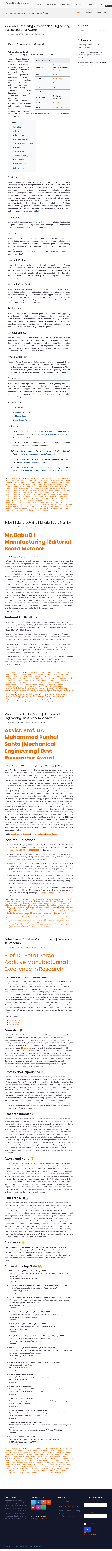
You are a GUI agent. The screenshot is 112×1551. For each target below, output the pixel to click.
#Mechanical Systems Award (15, 901)
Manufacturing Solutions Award (27, 694)
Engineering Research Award (51, 482)
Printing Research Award (48, 1466)
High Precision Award (18, 1460)
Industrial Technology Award (35, 680)
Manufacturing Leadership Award (22, 690)
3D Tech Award (47, 1448)
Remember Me (91, 1524)
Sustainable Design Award (19, 925)
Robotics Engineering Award (37, 508)
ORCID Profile (18, 408)
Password (91, 1512)
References (19, 168)
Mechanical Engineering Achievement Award (21, 490)
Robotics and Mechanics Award (39, 923)
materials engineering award (20, 1464)
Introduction (19, 135)
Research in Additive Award (29, 1470)
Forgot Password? (90, 1534)
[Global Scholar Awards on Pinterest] (43, 1502)
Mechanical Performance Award (16, 919)
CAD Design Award (55, 903)
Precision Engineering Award (20, 921)
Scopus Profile (14, 1022)
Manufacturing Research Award (48, 692)
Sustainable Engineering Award (16, 510)
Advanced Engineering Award (37, 901)
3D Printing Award (34, 1448)
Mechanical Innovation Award (38, 917)
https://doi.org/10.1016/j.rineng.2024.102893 (43, 871)
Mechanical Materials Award (60, 917)
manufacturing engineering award (32, 488)
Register (87, 1532)
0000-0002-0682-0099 (61, 107)
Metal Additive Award (63, 1464)
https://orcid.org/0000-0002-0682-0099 (33, 446)
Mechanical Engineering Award (16, 492)
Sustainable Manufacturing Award (17, 702)
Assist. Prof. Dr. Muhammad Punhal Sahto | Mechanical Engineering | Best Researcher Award (31, 744)
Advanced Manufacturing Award (40, 478)
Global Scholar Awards (17, 2)
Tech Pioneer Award (54, 1472)
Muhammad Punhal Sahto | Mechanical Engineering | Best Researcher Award (32, 716)
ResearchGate (16, 612)
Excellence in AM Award (47, 1458)
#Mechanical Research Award (60, 899)
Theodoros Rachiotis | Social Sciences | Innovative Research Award (92, 63)
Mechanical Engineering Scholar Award (32, 504)
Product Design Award (18, 508)
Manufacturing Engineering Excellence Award (21, 686)
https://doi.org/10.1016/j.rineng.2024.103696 (31, 883)
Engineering (26, 1048)
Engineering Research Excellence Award (42, 907)
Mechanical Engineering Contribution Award (21, 494)
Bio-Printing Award (17, 1454)
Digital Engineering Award (14, 1456)
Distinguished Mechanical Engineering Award (26, 480)
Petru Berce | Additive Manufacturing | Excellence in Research (38, 941)
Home (39, 4)
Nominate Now (51, 4)
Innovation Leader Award (19, 1462)
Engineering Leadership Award (16, 907)
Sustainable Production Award (42, 702)
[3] (42, 302)
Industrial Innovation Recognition (22, 676)
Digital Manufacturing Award (20, 674)
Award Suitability (21, 156)
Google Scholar (17, 834)
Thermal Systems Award (19, 927)
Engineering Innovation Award (29, 482)
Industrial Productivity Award (61, 678)
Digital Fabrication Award (33, 1456)
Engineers (10, 1174)
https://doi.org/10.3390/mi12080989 (25, 859)
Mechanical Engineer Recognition (45, 915)
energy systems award (52, 480)
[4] (65, 372)
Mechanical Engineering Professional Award (26, 500)
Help (101, 4)
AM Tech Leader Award (46, 1452)
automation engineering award (35, 903)
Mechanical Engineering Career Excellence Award (46, 492)
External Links (20, 164)
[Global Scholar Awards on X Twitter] (33, 1502)
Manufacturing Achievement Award (34, 682)
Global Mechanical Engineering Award (53, 484)
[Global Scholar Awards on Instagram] (38, 1507)
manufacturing (30, 1095)
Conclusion (19, 160)
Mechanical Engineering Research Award (25, 502)
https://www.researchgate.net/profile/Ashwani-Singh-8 (39, 454)
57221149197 (58, 78)
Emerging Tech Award (52, 1456)
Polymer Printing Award (29, 1466)
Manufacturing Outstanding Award (48, 690)
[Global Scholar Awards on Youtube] (33, 1507)
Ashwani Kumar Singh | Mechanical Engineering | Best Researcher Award (38, 28)
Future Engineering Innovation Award (41, 909)
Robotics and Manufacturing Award (53, 1470)
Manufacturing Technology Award (52, 694)
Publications (20, 147)
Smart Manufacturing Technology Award (57, 700)
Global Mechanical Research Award (52, 911)
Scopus (27, 834)
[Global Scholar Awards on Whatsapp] (43, 1507)
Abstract (18, 127)
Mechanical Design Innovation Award (18, 915)
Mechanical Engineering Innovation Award (20, 496)
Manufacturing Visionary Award (44, 696)
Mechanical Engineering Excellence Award (53, 494)
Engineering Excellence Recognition (33, 905)
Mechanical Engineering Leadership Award (52, 496)
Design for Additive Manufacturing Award (54, 1454)
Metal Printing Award (12, 1466)
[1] (18, 116)
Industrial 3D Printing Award (36, 1460)
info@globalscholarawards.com (68, 1506)
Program (78, 4)
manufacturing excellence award (51, 686)
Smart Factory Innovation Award (30, 700)
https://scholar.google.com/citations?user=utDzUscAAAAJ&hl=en (44, 470)
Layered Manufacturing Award (40, 1462)
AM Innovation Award (29, 1452)
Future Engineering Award (28, 484)
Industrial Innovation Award (37, 486)
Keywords (19, 131)
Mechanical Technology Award (29, 506)
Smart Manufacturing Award (59, 508)
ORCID (33, 834)
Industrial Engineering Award (15, 486)
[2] (37, 211)
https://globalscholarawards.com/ (33, 462)
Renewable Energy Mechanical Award (46, 921)
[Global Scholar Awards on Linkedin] (38, 1502)
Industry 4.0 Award (53, 680)
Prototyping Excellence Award (54, 1468)
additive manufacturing (56, 1121)
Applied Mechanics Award (14, 903)
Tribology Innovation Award (39, 927)
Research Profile (21, 139)
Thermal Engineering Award (38, 510)
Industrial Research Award (14, 680)
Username (91, 1501)
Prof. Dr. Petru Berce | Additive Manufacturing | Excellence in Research (36, 962)
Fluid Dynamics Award (18, 909)
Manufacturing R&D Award (26, 692)
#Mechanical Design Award (38, 899)
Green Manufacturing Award (42, 674)
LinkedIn (41, 834)
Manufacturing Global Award (15, 688)
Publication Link (19, 416)
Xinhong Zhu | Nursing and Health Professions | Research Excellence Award (91, 54)
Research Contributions (24, 143)
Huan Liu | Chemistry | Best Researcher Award (88, 46)
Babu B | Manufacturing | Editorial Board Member (38, 523)
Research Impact (21, 152)
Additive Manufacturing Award (21, 1450)
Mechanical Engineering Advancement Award (55, 490)
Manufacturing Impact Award (37, 688)
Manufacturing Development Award (23, 684)
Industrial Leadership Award (45, 676)
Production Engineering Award (31, 1468)
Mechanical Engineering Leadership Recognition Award (25, 498)
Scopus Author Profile (21, 412)
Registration (65, 4)
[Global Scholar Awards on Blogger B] (48, 1502)
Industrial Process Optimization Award (35, 678)
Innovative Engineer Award (56, 913)
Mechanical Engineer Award (55, 488)
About (90, 4)
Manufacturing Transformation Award (18, 696)
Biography (16, 478)
